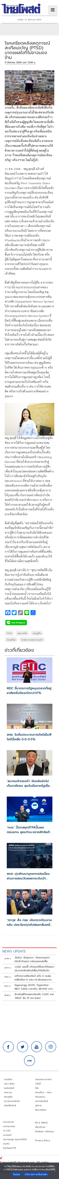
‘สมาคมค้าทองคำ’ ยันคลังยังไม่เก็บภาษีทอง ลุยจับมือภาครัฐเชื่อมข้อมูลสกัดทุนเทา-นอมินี (29, 786)
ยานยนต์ (7, 1135)
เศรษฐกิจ (37, 633)
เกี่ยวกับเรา (40, 1127)
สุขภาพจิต (22, 633)
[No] (55, 1170)
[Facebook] (8, 1047)
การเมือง (8, 1079)
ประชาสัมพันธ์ (41, 1101)
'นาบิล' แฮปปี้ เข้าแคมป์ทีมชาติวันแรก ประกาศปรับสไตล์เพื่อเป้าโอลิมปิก (34, 968)
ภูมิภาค (38, 1105)
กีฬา (37, 1088)
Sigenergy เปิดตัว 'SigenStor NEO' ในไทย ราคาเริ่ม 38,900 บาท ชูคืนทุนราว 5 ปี (33, 987)
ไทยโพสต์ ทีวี (9, 1148)
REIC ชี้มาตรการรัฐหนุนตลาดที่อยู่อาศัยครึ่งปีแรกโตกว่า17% (29, 690)
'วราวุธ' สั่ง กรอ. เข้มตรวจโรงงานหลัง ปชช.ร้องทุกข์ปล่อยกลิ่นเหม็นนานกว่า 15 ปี (29, 925)
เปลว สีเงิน (9, 1083)
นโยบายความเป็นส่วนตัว (36, 1174)
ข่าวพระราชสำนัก (12, 1101)
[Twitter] (22, 1047)
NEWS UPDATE (14, 951)
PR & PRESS (41, 1122)
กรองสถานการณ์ (43, 1079)
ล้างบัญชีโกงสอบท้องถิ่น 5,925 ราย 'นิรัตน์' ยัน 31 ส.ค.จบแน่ (34, 996)
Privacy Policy (42, 1140)
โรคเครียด (11, 639)
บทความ (8, 1092)
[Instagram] (50, 1047)
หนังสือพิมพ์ (10, 1105)
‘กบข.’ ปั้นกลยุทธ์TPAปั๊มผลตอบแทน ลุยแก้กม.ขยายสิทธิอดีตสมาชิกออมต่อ (29, 832)
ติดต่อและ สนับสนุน (44, 1131)
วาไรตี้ (38, 1083)
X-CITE (6, 1130)
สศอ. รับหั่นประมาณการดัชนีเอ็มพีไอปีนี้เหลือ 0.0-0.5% (29, 737)
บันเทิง (6, 1143)
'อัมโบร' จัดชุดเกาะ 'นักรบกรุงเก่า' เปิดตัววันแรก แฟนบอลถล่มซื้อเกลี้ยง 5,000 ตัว (32, 959)
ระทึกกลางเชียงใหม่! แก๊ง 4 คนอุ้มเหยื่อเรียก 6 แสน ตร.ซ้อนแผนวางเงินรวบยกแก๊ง (33, 978)
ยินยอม (16, 1174)
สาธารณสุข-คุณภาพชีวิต (15, 1139)
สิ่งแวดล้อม (40, 1110)
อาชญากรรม (9, 1126)
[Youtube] (36, 1047)
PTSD (9, 633)
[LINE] (29, 1061)
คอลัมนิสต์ (9, 1088)
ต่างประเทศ (8, 1122)
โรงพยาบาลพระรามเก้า (32, 639)
